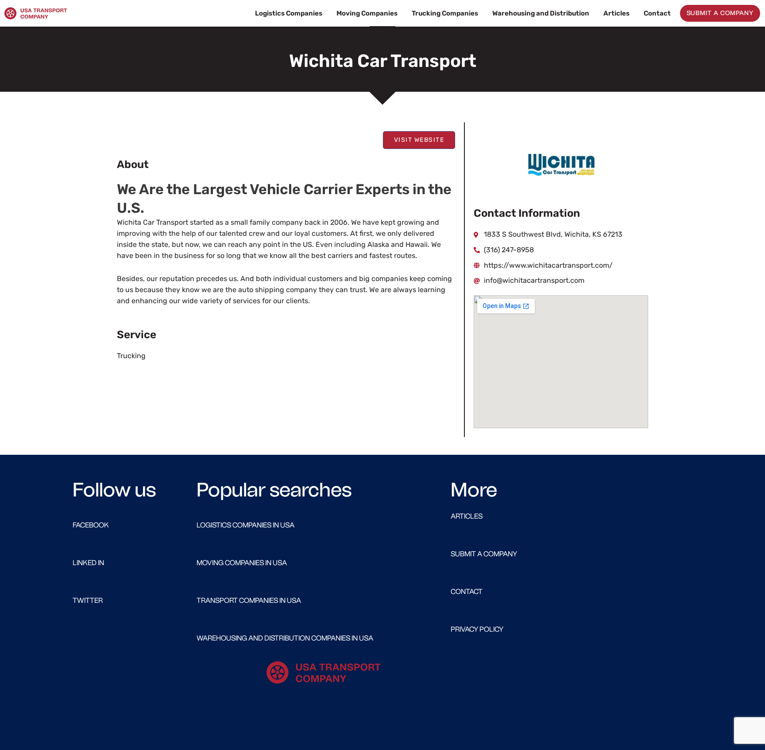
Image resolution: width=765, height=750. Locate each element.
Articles (616, 13)
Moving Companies (367, 13)
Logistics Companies (288, 13)
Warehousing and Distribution (540, 13)
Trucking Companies (445, 13)
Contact (657, 13)
